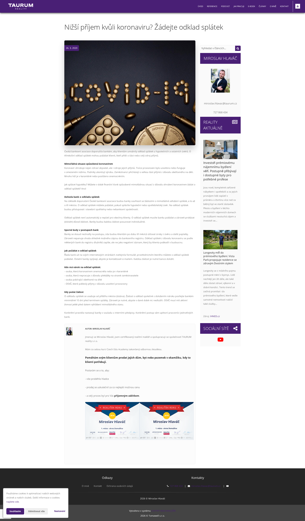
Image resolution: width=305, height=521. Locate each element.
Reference (212, 6)
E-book (251, 6)
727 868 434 (176, 485)
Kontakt (284, 6)
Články (262, 6)
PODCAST (225, 6)
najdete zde (12, 501)
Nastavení (59, 511)
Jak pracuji (239, 6)
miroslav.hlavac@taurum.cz (206, 485)
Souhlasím (15, 511)
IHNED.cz (215, 316)
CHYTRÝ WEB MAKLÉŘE (163, 510)
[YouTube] (297, 6)
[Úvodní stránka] (21, 6)
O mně (273, 6)
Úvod (200, 6)
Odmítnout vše (36, 511)
